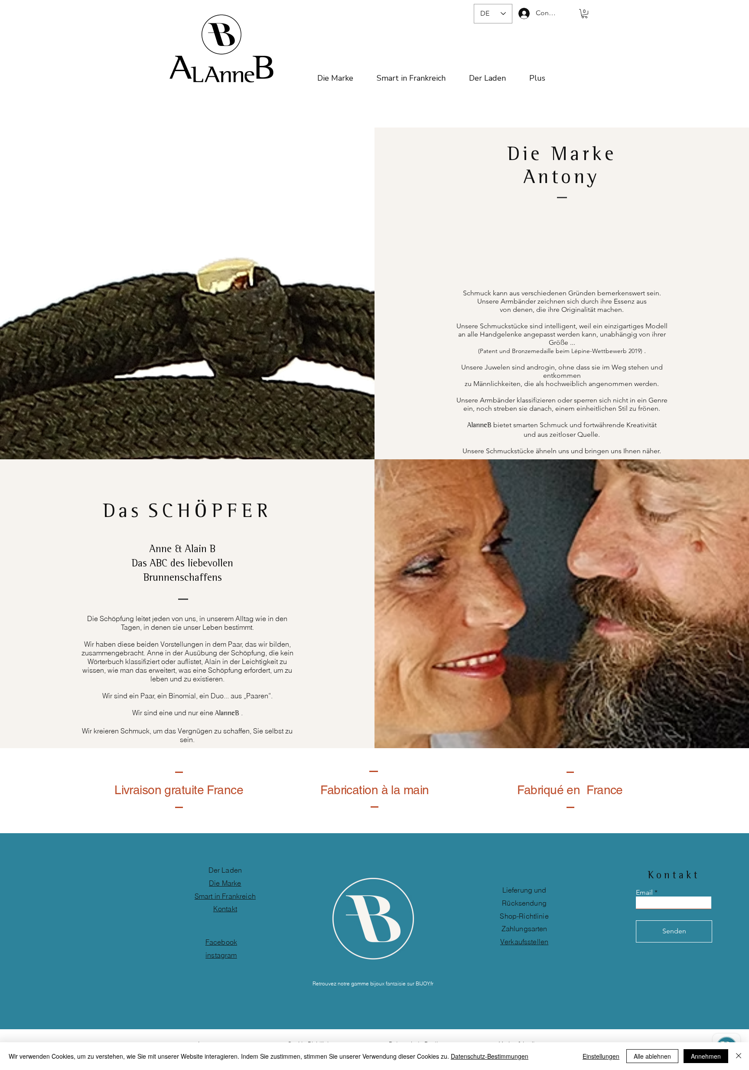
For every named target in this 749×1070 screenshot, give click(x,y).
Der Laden (225, 870)
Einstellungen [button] (601, 1056)
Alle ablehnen (652, 1056)
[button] (584, 13)
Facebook (221, 942)
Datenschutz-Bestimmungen (489, 1056)
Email (644, 892)
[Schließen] (738, 1056)
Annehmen (706, 1056)
